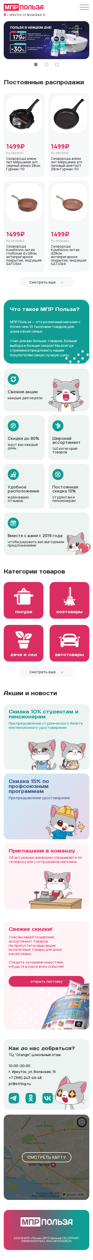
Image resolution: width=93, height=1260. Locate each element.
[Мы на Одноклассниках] (31, 1098)
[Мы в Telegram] (14, 1098)
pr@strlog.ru (20, 1083)
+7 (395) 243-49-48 (25, 1077)
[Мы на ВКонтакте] (47, 1098)
